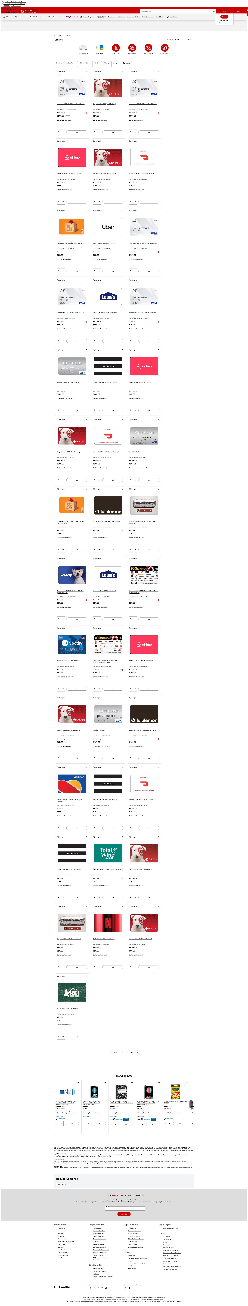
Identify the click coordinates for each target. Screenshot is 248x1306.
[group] (67, 1104)
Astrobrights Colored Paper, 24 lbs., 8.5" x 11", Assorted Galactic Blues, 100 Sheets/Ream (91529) (94, 1103)
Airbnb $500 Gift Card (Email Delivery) (69, 173)
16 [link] (64, 182)
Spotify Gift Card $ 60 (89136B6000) (68, 660)
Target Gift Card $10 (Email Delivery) (140, 869)
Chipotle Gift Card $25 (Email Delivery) (69, 939)
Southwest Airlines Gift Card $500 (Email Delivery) (69, 800)
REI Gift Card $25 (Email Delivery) (67, 1008)
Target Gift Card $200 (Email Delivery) (105, 173)
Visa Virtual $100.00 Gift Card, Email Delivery (143, 243)
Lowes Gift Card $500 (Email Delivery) (105, 312)
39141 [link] (63, 1106)
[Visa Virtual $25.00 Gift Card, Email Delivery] (144, 297)
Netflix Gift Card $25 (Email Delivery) (104, 939)
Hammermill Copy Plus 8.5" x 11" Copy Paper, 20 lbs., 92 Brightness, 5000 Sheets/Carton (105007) (66, 1103)
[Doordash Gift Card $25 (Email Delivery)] (144, 784)
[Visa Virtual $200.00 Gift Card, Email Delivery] (72, 88)
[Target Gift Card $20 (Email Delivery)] (108, 88)
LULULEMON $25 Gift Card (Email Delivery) (106, 521)
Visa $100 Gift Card (99, 730)
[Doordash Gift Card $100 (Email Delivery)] (108, 436)
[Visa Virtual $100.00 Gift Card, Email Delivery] (144, 227)
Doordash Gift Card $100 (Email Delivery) (106, 452)
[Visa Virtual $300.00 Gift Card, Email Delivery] (144, 88)
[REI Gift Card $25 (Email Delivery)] (72, 992)
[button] (214, 11)
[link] (42, 2)
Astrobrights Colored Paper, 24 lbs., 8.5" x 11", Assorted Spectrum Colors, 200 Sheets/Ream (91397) (148, 1103)
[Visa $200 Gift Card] (144, 436)
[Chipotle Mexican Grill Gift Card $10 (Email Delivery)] (144, 505)
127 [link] (144, 1106)
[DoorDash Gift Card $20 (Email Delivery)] (144, 157)
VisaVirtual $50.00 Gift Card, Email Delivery (70, 312)
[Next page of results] (137, 1052)
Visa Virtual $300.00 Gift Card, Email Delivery (143, 104)
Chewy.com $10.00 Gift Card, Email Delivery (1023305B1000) (70, 592)
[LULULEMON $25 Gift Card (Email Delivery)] (108, 505)
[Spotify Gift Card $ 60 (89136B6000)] (72, 644)
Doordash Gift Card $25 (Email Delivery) (141, 799)
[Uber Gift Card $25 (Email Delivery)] (108, 227)
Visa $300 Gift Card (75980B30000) (68, 382)
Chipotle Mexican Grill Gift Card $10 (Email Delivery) (142, 522)
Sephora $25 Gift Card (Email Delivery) (105, 799)
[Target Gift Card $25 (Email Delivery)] (72, 714)
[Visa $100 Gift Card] (108, 714)
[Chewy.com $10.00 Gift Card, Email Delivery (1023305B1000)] (72, 575)
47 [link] (64, 112)
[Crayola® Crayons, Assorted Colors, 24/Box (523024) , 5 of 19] (175, 1092)
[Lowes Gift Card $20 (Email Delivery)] (108, 575)
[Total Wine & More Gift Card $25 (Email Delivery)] (108, 853)
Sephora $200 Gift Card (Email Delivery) (105, 382)
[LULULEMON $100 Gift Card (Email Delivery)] (144, 714)
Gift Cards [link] (62, 36)
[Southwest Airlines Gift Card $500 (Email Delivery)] (72, 784)
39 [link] (89, 1106)
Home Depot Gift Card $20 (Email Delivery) (70, 243)
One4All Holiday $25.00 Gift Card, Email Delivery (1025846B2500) (144, 592)
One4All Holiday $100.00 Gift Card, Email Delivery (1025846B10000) (105, 661)
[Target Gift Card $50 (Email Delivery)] (144, 923)
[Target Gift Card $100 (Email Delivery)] (72, 436)
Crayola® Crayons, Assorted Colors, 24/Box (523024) (175, 1102)
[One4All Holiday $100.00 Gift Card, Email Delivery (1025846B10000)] (108, 644)
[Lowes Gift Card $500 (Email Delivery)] (108, 297)
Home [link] (56, 36)
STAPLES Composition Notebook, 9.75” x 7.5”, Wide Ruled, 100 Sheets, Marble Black (121, 1102)
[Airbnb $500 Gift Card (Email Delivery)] (72, 157)
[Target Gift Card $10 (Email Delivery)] (144, 853)
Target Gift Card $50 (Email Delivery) (140, 939)
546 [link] (100, 739)
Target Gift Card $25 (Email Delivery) (68, 730)
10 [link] (136, 112)
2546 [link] (117, 1106)
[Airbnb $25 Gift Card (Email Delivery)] (144, 366)
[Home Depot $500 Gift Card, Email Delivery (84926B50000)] (72, 505)
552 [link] (64, 391)
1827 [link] (171, 1106)
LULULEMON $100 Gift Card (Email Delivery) (143, 730)
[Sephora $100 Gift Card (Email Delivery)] (72, 853)
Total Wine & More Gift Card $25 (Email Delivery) (108, 869)
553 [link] (136, 460)
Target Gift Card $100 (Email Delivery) (69, 452)
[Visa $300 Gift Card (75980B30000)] (72, 366)
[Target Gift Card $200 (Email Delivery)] (108, 157)
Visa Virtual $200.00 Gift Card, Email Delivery (71, 104)
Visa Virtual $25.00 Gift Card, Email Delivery (142, 312)
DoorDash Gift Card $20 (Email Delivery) (141, 173)
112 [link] (100, 321)
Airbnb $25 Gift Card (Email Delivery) (140, 382)
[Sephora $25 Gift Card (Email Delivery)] (108, 784)
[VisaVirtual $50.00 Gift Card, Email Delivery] (72, 297)
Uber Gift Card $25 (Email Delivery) (104, 243)
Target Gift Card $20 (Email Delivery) (104, 104)
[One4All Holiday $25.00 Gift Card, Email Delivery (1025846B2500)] (144, 575)
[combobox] (178, 11)
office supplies (109, 1163)
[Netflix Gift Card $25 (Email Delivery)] (108, 923)
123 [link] (100, 112)
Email (107, 1206)
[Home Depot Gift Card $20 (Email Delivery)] (72, 227)
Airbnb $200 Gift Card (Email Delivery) (141, 660)
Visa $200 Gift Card (135, 452)
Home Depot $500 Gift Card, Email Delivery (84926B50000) (70, 522)
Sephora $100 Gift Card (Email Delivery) (69, 869)
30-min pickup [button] (59, 1116)
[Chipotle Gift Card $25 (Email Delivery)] (72, 923)
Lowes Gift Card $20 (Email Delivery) (104, 591)
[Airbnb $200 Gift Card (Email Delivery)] (144, 644)
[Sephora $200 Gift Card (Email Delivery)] (108, 366)
